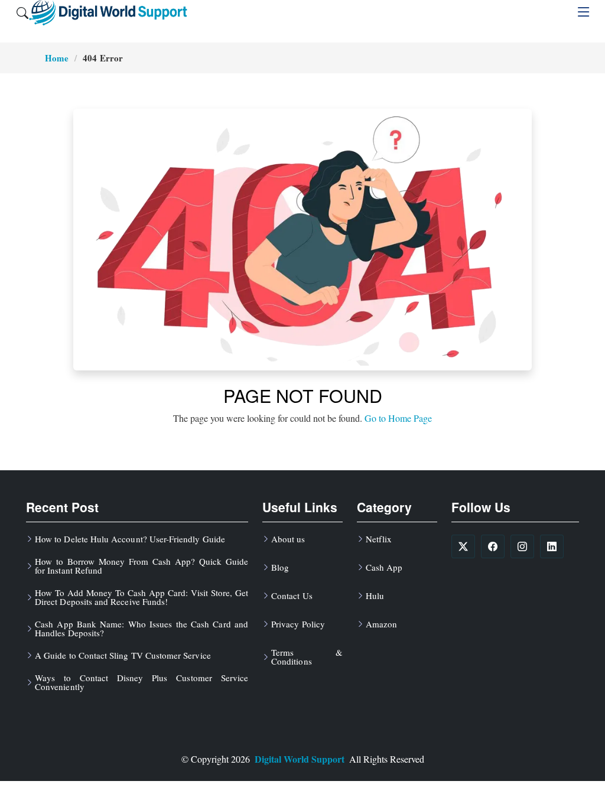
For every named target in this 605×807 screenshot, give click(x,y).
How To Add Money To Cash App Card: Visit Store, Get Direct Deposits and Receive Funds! (141, 597)
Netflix (379, 539)
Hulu (375, 595)
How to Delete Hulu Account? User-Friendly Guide (130, 539)
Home (57, 57)
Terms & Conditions (307, 657)
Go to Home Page (398, 418)
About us (288, 539)
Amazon (381, 624)
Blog (280, 567)
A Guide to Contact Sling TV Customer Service (123, 655)
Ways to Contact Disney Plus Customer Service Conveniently (141, 682)
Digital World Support (299, 759)
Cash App (384, 567)
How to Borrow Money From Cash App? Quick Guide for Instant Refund (141, 566)
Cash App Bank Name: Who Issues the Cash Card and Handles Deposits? (141, 628)
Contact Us (292, 595)
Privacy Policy (298, 624)
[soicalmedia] (463, 546)
